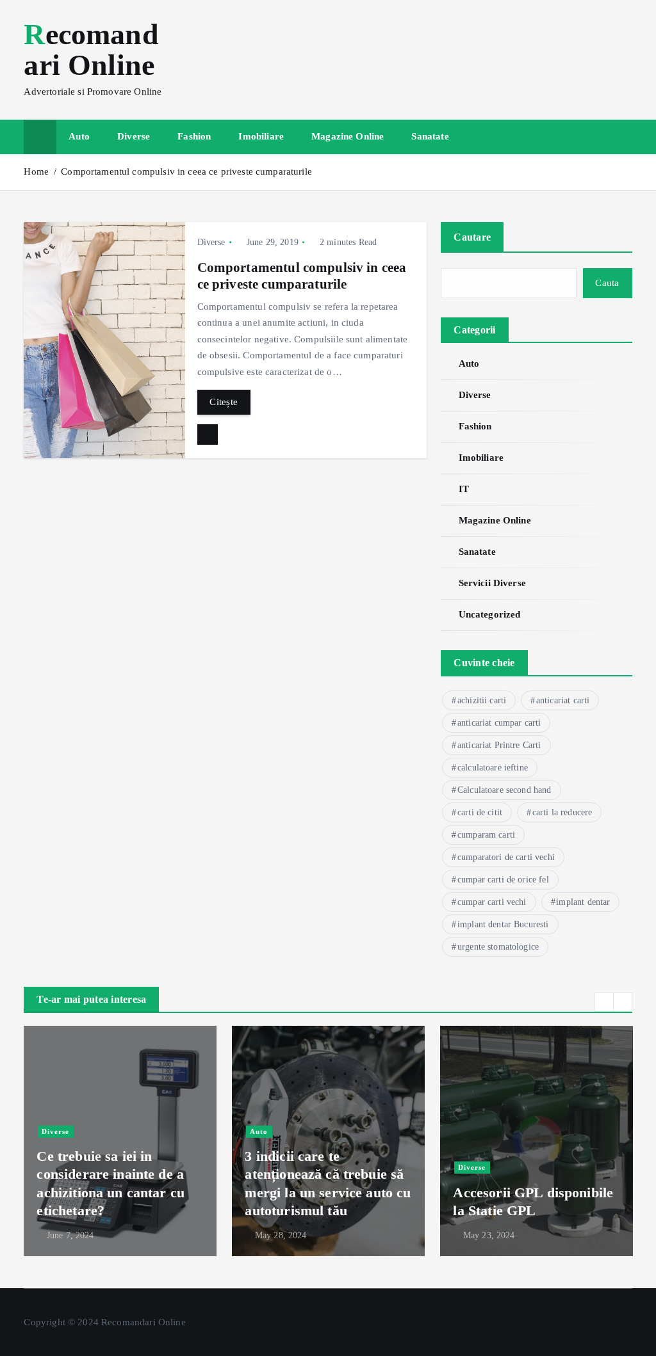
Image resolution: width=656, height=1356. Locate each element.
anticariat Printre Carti (499, 745)
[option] (120, 1141)
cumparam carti (486, 835)
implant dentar (583, 902)
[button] (604, 1002)
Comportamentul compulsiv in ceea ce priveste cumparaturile (186, 171)
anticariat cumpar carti (499, 723)
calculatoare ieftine (492, 767)
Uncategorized (489, 614)
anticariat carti (562, 700)
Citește (223, 402)
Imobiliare (261, 136)
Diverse (133, 136)
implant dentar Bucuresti (503, 924)
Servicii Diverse (492, 583)
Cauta (607, 283)
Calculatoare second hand (504, 790)
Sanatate (429, 136)
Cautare (472, 237)
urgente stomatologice (498, 947)
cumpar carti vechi (492, 902)
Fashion (194, 136)
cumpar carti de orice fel (503, 879)
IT (463, 489)
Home (36, 171)
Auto (79, 136)
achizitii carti (481, 700)
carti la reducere (562, 812)
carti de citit (479, 812)
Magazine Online (347, 136)
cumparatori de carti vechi (506, 857)
